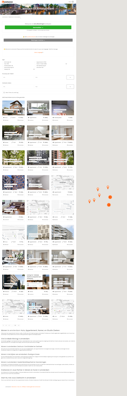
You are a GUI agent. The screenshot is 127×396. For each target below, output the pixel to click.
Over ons (19, 386)
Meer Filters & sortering (12, 92)
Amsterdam (17, 17)
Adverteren (14, 386)
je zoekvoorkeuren (31, 36)
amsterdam (15, 330)
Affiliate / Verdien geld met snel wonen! (31, 386)
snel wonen (8, 386)
